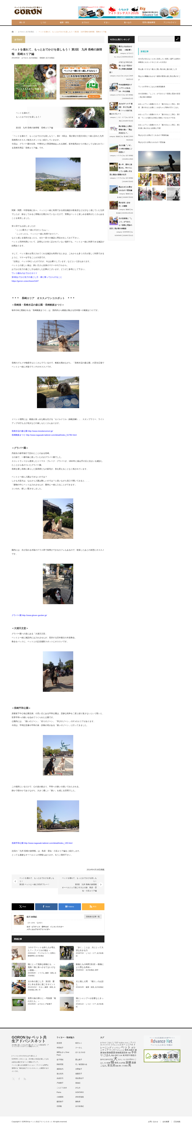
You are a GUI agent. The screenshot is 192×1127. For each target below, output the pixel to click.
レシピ (121, 1050)
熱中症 (102, 1059)
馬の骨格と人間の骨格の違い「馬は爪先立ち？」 (125, 129)
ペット (126, 1047)
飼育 (126, 1066)
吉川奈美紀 (33, 58)
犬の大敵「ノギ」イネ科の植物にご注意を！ (125, 148)
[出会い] (173, 194)
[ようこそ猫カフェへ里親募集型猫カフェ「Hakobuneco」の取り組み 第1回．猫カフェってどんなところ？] (159, 179)
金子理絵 (60, 1060)
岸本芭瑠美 (79, 1097)
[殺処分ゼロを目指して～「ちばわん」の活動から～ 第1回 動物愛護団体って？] (173, 179)
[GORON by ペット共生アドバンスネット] (28, 10)
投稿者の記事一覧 (93, 917)
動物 (104, 1053)
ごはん (109, 1043)
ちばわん (122, 1042)
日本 (120, 1055)
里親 (116, 1066)
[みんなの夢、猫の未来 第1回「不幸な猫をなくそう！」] (145, 194)
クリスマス (106, 1045)
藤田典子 (60, 1102)
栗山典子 (78, 1060)
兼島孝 (77, 1102)
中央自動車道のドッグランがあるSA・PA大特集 (125, 88)
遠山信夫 (60, 1074)
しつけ (43, 22)
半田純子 (60, 1048)
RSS (24, 1079)
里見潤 (59, 1043)
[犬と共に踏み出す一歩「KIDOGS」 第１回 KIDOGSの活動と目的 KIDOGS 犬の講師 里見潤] (145, 179)
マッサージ (114, 1050)
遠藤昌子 (78, 1074)
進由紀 (118, 136)
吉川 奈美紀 (50, 58)
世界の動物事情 (148, 22)
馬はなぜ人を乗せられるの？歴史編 (151, 142)
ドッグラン (116, 1048)
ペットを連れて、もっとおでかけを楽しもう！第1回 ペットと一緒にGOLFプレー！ (36, 881)
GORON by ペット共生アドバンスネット (29, 1039)
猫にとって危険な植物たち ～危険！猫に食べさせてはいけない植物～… (41, 967)
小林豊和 (60, 1097)
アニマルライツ (169, 22)
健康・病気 (64, 22)
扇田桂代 (60, 1069)
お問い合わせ (153, 1122)
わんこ (127, 1042)
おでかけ (85, 22)
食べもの (127, 22)
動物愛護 (111, 1052)
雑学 (96, 970)
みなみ (119, 57)
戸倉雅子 (48, 1004)
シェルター (120, 1045)
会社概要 (165, 1122)
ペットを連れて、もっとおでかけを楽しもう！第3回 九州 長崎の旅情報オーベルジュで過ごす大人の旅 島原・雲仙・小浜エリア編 (79, 884)
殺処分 (133, 1055)
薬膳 (128, 1062)
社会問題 (122, 1063)
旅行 (117, 1055)
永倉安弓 (60, 1078)
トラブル (41, 973)
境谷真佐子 (79, 1078)
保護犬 (131, 1050)
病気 (116, 1063)
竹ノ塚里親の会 (81, 1064)
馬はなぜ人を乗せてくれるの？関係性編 (153, 135)
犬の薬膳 (107, 1063)
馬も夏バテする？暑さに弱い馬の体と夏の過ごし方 (157, 69)
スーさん (78, 1048)
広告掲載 (177, 1122)
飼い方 (22, 22)
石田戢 (59, 1106)
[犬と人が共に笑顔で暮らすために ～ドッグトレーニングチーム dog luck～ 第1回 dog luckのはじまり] (159, 161)
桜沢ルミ (78, 1043)
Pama (59, 1092)
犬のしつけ (122, 1059)
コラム (113, 1045)
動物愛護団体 (121, 1052)
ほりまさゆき (80, 1052)
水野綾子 (78, 1069)
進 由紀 (126, 136)
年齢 (129, 1053)
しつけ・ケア (91, 953)
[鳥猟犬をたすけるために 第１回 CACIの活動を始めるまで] (159, 194)
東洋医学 (126, 1055)
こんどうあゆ (62, 1088)
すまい (106, 22)
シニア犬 (129, 1045)
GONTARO (126, 232)
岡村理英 (60, 1064)
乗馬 (126, 1050)
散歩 (113, 1055)
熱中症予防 (109, 1059)
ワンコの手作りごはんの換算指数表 (151, 87)
